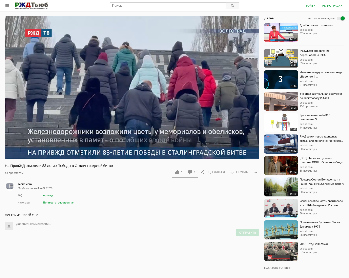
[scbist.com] (11, 186)
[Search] (232, 5)
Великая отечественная (59, 202)
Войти (310, 5)
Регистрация (332, 5)
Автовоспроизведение (321, 18)
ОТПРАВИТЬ (247, 232)
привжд (48, 195)
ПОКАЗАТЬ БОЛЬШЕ (277, 267)
